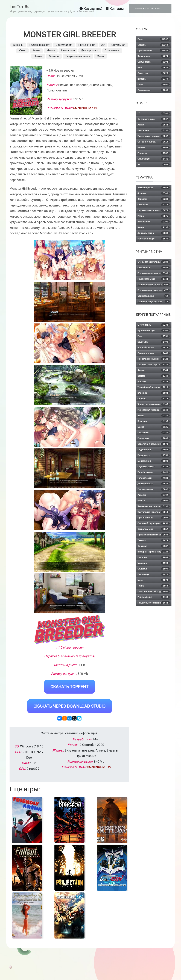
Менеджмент (153, 461)
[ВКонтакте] (59, 718)
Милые (50, 50)
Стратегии (153, 73)
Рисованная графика (153, 410)
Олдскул (153, 569)
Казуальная (118, 44)
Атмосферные (153, 187)
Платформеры (153, 472)
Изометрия (153, 438)
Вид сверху (153, 455)
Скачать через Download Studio (70, 706)
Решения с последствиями (153, 506)
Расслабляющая (153, 239)
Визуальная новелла (77, 56)
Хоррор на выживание (153, 404)
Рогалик (153, 381)
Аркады (153, 495)
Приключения (86, 44)
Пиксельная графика (153, 136)
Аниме (36, 50)
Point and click (153, 597)
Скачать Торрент (70, 686)
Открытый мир (153, 529)
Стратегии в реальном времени (153, 445)
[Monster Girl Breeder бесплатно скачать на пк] (69, 260)
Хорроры (153, 199)
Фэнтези (54, 56)
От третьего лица (153, 142)
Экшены (18, 44)
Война (153, 415)
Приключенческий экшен (153, 535)
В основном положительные (153, 273)
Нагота (38, 56)
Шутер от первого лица (153, 552)
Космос (153, 376)
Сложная (153, 546)
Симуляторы (153, 62)
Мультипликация (153, 330)
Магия (100, 56)
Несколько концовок (153, 359)
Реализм (153, 153)
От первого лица (153, 119)
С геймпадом (64, 44)
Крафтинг (153, 421)
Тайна (153, 586)
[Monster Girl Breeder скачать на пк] (69, 343)
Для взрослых (90, 50)
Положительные (153, 279)
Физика (153, 370)
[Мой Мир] (69, 718)
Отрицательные (153, 296)
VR (153, 164)
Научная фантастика (153, 210)
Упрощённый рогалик (153, 387)
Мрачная (153, 563)
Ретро (153, 216)
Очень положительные (153, 262)
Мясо (153, 580)
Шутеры (153, 79)
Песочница (153, 574)
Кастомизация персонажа (153, 364)
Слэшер (153, 398)
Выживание (153, 221)
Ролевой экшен (153, 347)
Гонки (153, 84)
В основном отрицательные (153, 290)
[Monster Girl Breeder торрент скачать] (69, 302)
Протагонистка (153, 517)
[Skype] (79, 718)
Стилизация (153, 159)
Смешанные (112, 50)
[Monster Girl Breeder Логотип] (69, 629)
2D (103, 44)
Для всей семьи (153, 233)
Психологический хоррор (153, 591)
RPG (153, 67)
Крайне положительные (153, 284)
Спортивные (153, 90)
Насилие (153, 557)
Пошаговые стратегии (153, 603)
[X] (74, 718)
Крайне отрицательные (153, 301)
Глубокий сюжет (39, 44)
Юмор (22, 50)
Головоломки (153, 478)
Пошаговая (153, 432)
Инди (153, 39)
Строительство (153, 353)
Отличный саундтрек (153, 523)
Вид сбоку (153, 342)
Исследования (153, 489)
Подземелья (153, 449)
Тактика (153, 540)
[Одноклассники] (64, 718)
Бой (153, 336)
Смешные (153, 204)
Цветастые (68, 50)
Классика (153, 393)
